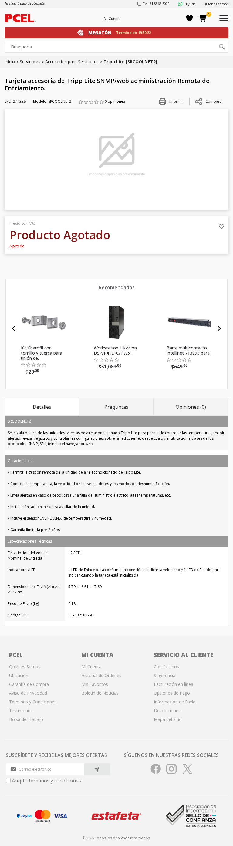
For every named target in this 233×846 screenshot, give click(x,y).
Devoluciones (167, 710)
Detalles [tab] (42, 407)
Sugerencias (165, 675)
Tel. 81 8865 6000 (156, 3)
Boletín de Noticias (100, 693)
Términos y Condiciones (32, 702)
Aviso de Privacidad (28, 693)
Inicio (10, 61)
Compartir (214, 101)
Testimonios (21, 710)
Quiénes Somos (24, 666)
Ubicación (18, 675)
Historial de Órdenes (101, 675)
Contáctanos (166, 666)
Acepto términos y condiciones (46, 780)
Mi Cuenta (112, 18)
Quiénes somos (215, 4)
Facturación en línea (173, 684)
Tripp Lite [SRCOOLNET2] (130, 61)
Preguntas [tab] (116, 407)
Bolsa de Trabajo (26, 719)
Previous (14, 329)
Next (219, 329)
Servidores (30, 61)
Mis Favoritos (94, 684)
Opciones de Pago (172, 693)
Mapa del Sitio (168, 719)
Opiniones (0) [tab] (191, 407)
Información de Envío (175, 702)
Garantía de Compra (29, 684)
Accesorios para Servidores (72, 61)
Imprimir (176, 101)
